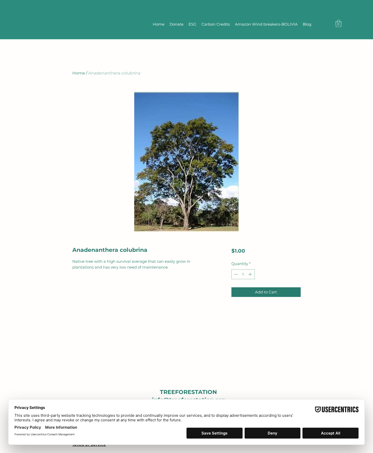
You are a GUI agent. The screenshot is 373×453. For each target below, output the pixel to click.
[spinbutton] (243, 274)
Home (78, 73)
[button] (338, 23)
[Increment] (250, 274)
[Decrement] (235, 274)
